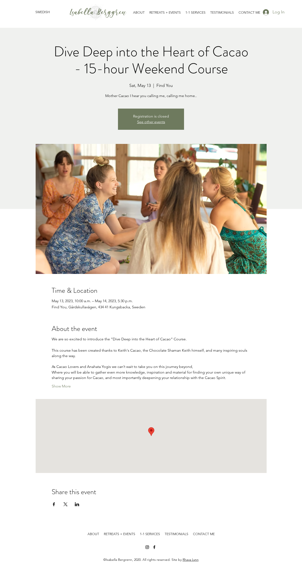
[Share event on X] (65, 504)
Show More (61, 386)
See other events (151, 122)
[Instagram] (147, 547)
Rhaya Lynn (191, 560)
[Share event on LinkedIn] (77, 504)
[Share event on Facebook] (54, 504)
